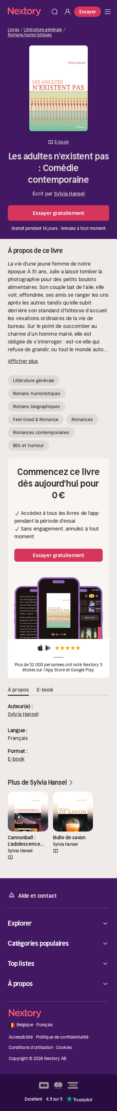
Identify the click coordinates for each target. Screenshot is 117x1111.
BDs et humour (28, 445)
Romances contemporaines (41, 432)
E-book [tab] (45, 689)
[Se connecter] (67, 11)
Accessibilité (21, 1037)
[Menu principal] (107, 11)
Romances (82, 419)
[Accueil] (28, 11)
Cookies (64, 1047)
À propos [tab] (18, 689)
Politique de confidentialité (62, 1037)
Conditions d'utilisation (31, 1047)
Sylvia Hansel (69, 193)
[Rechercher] (54, 11)
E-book (16, 758)
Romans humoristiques (30, 35)
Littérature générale (43, 29)
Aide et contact (37, 895)
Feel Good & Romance (35, 419)
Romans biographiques (36, 406)
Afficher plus (23, 361)
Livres (13, 29)
